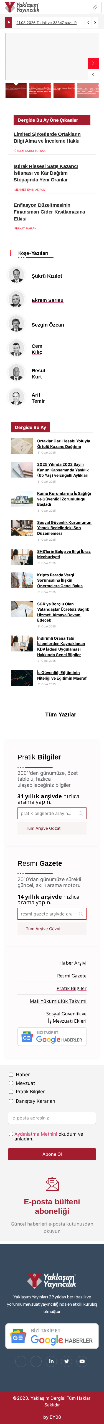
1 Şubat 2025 (65, 150)
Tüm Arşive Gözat (43, 828)
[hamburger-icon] (95, 7)
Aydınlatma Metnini (35, 1134)
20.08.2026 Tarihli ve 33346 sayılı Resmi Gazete (57, 26)
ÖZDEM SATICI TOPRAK (30, 150)
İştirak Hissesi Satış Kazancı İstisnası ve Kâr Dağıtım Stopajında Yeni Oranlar (46, 173)
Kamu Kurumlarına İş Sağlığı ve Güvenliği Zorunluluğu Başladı (64, 499)
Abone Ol (52, 1154)
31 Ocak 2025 (46, 452)
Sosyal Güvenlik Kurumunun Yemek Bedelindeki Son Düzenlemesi (64, 528)
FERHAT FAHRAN (25, 228)
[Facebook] (20, 1361)
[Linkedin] (51, 1361)
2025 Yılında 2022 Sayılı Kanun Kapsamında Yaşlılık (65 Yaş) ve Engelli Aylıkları (63, 470)
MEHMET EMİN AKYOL (29, 189)
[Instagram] (36, 1361)
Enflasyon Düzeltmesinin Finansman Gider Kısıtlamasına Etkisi (49, 212)
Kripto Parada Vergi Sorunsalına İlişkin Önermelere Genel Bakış (60, 580)
